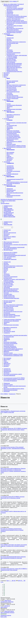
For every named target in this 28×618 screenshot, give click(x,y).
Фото (8, 48)
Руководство (10, 13)
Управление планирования (13, 52)
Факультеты (7, 72)
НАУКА (6, 207)
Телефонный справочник (10, 259)
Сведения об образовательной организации (14, 4)
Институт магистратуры (10, 232)
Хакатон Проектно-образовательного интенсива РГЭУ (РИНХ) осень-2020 (13, 411)
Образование (10, 12)
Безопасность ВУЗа (11, 60)
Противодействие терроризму (14, 63)
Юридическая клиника (9, 254)
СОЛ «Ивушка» (8, 258)
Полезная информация (12, 173)
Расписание (10, 196)
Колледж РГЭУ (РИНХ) (10, 236)
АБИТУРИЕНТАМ (8, 210)
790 (24, 580)
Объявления (10, 128)
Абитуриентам (7, 110)
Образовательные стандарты (14, 32)
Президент (9, 40)
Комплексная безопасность (13, 66)
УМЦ (5, 239)
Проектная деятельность (13, 134)
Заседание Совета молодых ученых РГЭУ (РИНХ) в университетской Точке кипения (14, 569)
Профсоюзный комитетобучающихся (12, 139)
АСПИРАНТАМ (8, 214)
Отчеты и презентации (12, 98)
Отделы (9, 103)
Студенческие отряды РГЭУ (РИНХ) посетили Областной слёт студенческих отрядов (12, 497)
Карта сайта (4, 616)
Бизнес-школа (7, 238)
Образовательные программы (14, 109)
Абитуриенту (4, 607)
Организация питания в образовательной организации (14, 30)
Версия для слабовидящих (10, 4)
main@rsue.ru (7, 600)
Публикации (10, 94)
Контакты (9, 160)
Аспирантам (7, 161)
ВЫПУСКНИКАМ (8, 215)
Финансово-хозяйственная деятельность (17, 21)
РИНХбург (9, 142)
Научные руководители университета (16, 41)
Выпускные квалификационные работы (14, 388)
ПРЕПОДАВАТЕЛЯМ (9, 216)
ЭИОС (8, 107)
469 (19, 580)
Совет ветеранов (11, 62)
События (9, 156)
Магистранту (10, 153)
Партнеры (6, 292)
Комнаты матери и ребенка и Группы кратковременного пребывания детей (16, 146)
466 (13, 580)
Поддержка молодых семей (13, 137)
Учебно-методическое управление (12, 319)
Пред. (7, 580)
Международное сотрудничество (15, 28)
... (22, 580)
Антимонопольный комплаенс (14, 71)
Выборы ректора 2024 (12, 70)
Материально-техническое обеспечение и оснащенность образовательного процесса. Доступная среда (17, 18)
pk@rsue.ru (7, 605)
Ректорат (9, 39)
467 (15, 580)
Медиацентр (7, 246)
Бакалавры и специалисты (13, 114)
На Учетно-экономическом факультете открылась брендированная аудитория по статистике (13, 557)
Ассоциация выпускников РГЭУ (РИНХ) (14, 378)
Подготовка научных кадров (14, 86)
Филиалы (6, 74)
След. (2, 582)
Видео (8, 47)
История (9, 44)
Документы (9, 10)
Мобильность (10, 157)
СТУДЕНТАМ (7, 211)
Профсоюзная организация (13, 195)
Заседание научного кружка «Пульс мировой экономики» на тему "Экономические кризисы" (13, 447)
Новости (9, 45)
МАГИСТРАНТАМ (9, 212)
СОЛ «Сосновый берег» (10, 256)
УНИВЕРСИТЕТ (8, 206)
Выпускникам (7, 175)
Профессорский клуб (12, 68)
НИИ (8, 83)
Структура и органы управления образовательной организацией (15, 8)
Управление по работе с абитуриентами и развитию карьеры (17, 56)
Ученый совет (10, 37)
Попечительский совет (12, 43)
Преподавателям (8, 184)
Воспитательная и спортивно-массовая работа (15, 244)
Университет (7, 33)
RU (1, 202)
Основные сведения (12, 6)
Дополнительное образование (14, 105)
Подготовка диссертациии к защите (13, 374)
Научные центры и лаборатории (15, 97)
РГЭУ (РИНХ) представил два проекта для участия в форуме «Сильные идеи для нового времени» (14, 545)
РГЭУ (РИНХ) (13, 1)
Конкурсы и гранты (12, 90)
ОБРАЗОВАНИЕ (8, 208)
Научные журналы (11, 87)
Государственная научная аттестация (13, 311)
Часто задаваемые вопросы (7, 612)
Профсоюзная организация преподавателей (15, 255)
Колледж (6, 75)
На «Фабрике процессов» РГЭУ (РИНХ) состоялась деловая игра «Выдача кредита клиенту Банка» (14, 429)
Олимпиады (7, 332)
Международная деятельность (14, 67)
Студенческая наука (12, 89)
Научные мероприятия (12, 95)
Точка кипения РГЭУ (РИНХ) (14, 141)
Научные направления (12, 81)
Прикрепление (10, 168)
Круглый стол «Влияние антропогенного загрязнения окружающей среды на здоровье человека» (12, 530)
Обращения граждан (6, 615)
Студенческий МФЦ (12, 58)
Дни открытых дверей (9, 331)
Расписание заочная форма (13, 132)
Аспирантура (10, 117)
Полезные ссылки (11, 144)
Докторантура (10, 167)
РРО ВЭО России (11, 59)
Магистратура (10, 116)
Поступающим (10, 152)
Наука (5, 76)
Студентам (6, 118)
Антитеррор (7, 287)
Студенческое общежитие (13, 136)
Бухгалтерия (10, 51)
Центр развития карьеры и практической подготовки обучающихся (17, 182)
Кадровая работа (11, 54)
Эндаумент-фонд (8, 294)
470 (21, 580)
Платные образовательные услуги (15, 20)
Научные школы (11, 82)
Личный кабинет (5, 203)
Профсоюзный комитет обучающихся (13, 348)
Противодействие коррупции (14, 64)
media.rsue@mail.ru (9, 611)
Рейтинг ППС (10, 191)
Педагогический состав (13, 14)
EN (3, 202)
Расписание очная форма (13, 130)
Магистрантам (7, 148)
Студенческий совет (12, 125)
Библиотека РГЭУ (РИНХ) (10, 252)
